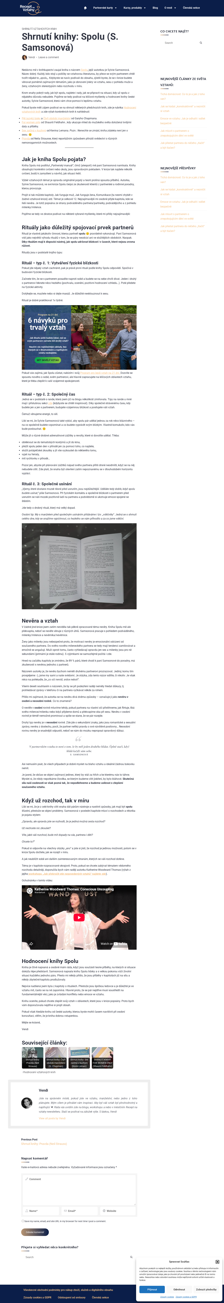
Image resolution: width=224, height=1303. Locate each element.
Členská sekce (191, 7)
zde (50, 403)
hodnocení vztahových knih (40, 1072)
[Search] (131, 1257)
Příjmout (152, 1289)
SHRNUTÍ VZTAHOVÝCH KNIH (39, 28)
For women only (31, 122)
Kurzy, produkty (133, 7)
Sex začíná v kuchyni (34, 130)
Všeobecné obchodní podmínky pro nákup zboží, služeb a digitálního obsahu (68, 1290)
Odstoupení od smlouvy (71, 1297)
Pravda (26, 138)
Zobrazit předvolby (206, 1289)
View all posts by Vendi (52, 1118)
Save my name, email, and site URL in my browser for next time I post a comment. (65, 1221)
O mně (168, 7)
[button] (217, 1262)
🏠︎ (85, 7)
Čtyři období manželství (57, 118)
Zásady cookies (167, 1297)
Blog (155, 7)
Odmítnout (179, 1289)
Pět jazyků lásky (31, 118)
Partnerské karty (103, 7)
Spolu (84, 69)
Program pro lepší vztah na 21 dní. (100, 372)
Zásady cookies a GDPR (186, 1297)
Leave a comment (48, 57)
